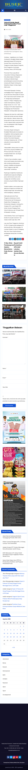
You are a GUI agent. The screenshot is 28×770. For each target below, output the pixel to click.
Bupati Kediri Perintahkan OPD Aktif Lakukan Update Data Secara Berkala (19, 248)
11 (7, 633)
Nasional (5, 682)
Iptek (4, 675)
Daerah (5, 667)
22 (20, 637)
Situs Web (5, 387)
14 (17, 633)
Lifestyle (5, 678)
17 (4, 637)
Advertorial (7, 275)
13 (14, 633)
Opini (4, 686)
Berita (4, 663)
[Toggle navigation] (14, 10)
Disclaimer (22, 762)
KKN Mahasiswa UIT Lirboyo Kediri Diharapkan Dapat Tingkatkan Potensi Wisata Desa (13, 554)
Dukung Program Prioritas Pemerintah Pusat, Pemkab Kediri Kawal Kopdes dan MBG (14, 279)
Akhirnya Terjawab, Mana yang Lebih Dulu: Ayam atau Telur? (13, 576)
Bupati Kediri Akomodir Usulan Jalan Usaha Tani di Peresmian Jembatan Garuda (13, 296)
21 (17, 637)
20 (14, 637)
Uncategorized (7, 694)
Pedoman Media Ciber (14, 762)
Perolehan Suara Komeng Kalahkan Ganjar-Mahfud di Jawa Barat (14, 606)
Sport (4, 690)
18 (7, 637)
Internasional (6, 671)
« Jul (13, 647)
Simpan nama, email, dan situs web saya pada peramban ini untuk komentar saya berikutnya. (14, 400)
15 (20, 633)
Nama (4, 368)
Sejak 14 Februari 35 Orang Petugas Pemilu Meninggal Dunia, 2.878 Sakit (13, 583)
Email (4, 377)
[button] (25, 10)
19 (10, 637)
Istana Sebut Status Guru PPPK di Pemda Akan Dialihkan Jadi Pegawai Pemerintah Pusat (13, 562)
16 (23, 633)
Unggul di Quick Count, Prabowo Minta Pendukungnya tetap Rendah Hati (13, 599)
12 (10, 633)
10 (4, 633)
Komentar (5, 337)
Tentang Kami (6, 762)
